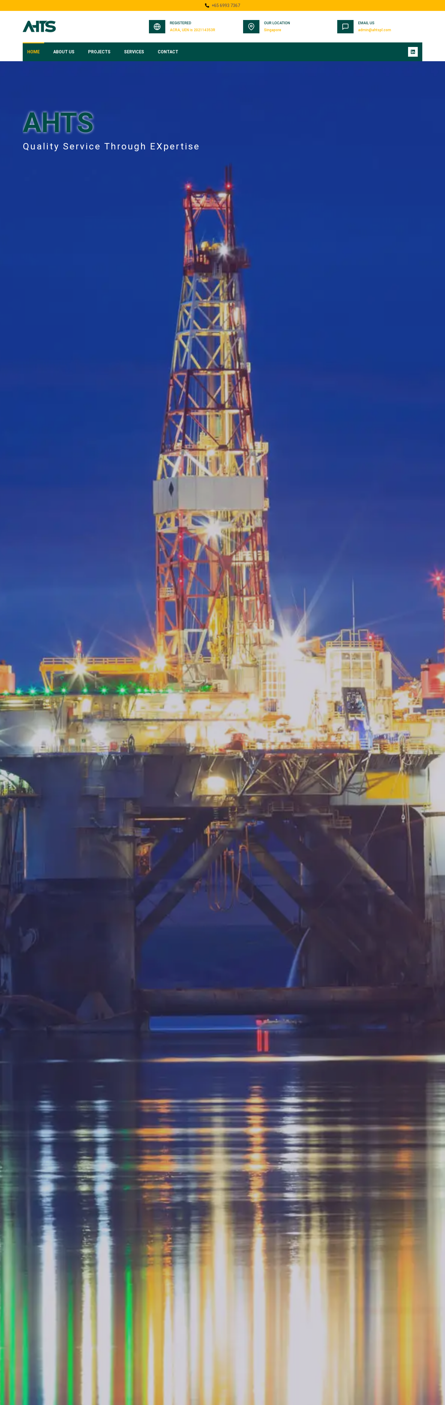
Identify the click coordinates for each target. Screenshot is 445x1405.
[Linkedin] (413, 52)
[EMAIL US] (345, 26)
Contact (168, 51)
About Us (63, 51)
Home (33, 51)
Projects (99, 51)
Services (134, 51)
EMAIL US (366, 23)
